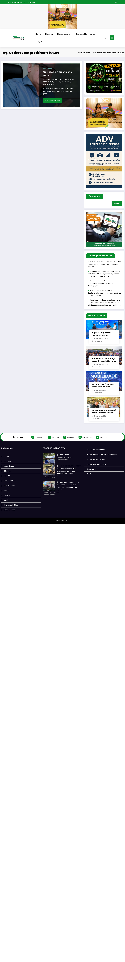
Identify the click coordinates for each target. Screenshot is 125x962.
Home (38, 34)
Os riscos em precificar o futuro (57, 74)
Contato (90, 474)
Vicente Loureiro (48, 84)
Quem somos (92, 469)
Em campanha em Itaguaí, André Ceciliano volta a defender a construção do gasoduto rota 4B (104, 293)
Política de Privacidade (96, 449)
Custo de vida (9, 466)
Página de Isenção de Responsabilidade (102, 454)
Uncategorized (9, 510)
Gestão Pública (9, 481)
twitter (55, 437)
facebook (39, 437)
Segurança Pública (11, 505)
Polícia (6, 490)
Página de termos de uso (96, 459)
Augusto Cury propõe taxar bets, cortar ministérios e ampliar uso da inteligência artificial (104, 264)
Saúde (6, 500)
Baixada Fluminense (86, 34)
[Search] (105, 37)
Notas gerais (63, 34)
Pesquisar (94, 196)
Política (7, 495)
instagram (87, 437)
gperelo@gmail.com (51, 79)
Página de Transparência (96, 464)
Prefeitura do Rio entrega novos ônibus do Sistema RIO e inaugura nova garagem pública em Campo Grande (104, 273)
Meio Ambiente (9, 485)
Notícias (49, 34)
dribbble (70, 437)
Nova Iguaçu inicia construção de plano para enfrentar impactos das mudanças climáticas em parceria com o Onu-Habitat (104, 302)
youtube (103, 437)
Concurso (7, 461)
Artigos (38, 41)
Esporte (7, 476)
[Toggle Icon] (112, 37)
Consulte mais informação (52, 100)
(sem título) (64, 455)
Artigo (45, 68)
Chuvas (6, 456)
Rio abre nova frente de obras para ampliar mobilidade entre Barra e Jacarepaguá (102, 283)
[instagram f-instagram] (116, 2)
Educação (7, 471)
